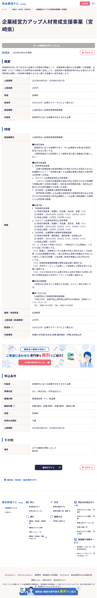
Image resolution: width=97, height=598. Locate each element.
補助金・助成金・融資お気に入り (36, 537)
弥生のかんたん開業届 (84, 517)
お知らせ (8, 512)
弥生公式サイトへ (60, 580)
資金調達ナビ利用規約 (50, 575)
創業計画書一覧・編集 (60, 511)
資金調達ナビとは (11, 508)
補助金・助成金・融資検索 (21, 9)
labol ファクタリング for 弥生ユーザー (84, 554)
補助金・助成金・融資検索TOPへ (22, 479)
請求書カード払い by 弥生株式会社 (84, 548)
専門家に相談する (59, 521)
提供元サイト (48, 467)
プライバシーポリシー (25, 575)
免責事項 (38, 575)
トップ (4, 9)
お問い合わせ (47, 580)
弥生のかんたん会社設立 (84, 511)
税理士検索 (81, 527)
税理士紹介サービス (84, 523)
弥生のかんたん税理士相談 (84, 532)
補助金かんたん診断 (36, 527)
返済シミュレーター (36, 532)
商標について (35, 580)
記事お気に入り (34, 511)
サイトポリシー (10, 575)
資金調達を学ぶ (34, 506)
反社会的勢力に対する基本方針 (81, 575)
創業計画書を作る (59, 506)
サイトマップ (64, 575)
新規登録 (85, 3)
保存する (89, 52)
